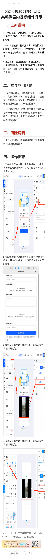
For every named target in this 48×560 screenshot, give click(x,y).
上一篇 (15, 553)
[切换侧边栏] (3, 3)
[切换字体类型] (18, 3)
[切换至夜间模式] (23, 3)
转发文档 (17, 536)
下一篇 (27, 553)
